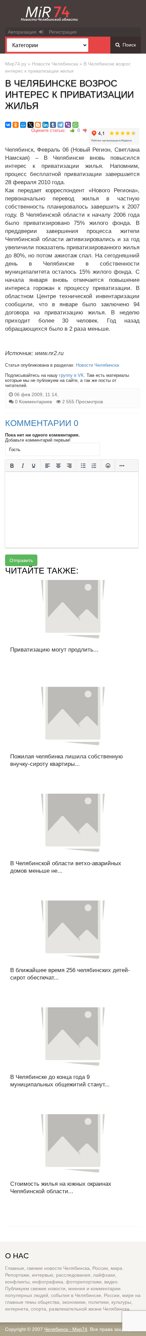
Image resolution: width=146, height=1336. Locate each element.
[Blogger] (38, 125)
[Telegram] (60, 125)
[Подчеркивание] (33, 465)
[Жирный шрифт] (12, 465)
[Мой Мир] (23, 125)
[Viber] (68, 125)
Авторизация (23, 32)
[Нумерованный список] (94, 465)
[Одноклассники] (16, 125)
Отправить (21, 560)
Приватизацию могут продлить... (54, 649)
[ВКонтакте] (8, 125)
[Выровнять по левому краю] (47, 465)
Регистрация (63, 32)
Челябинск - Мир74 (65, 1329)
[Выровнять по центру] (58, 465)
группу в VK (71, 375)
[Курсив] (23, 465)
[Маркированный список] (83, 465)
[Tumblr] (53, 125)
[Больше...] (122, 465)
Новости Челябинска (55, 63)
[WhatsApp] (75, 125)
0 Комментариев (33, 401)
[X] (31, 125)
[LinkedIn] (45, 125)
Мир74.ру (15, 63)
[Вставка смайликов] (108, 465)
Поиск (128, 44)
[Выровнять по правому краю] (69, 465)
